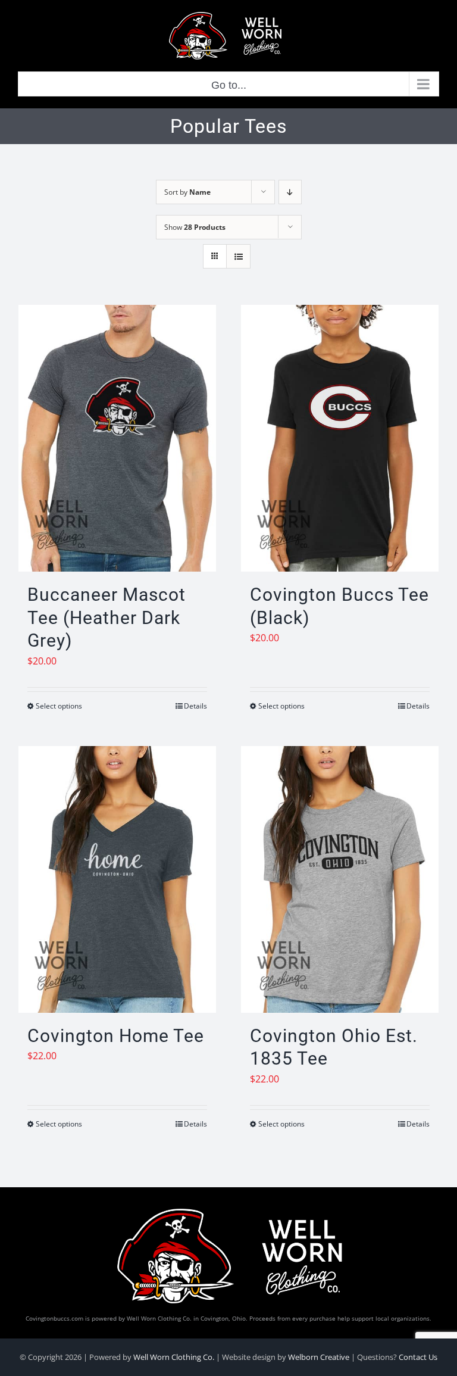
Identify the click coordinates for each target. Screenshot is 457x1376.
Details (195, 706)
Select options (59, 706)
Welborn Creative (318, 1357)
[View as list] (238, 256)
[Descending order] (290, 192)
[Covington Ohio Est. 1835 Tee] (340, 879)
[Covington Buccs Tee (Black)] (340, 438)
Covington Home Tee (115, 1035)
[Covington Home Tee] (117, 879)
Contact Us (418, 1357)
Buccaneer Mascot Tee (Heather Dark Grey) (106, 617)
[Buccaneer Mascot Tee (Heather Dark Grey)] (117, 438)
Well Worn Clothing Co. (173, 1357)
